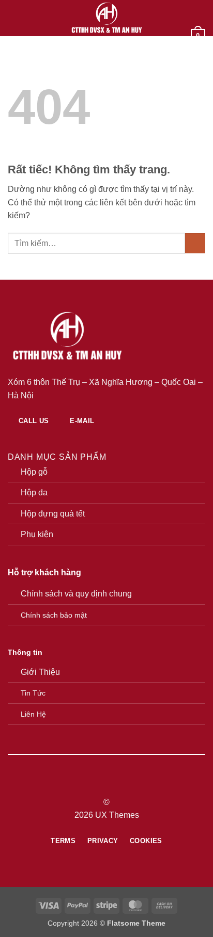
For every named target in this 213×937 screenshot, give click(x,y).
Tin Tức (33, 693)
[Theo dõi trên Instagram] (100, 783)
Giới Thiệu (40, 672)
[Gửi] (195, 243)
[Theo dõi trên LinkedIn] (125, 783)
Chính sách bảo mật (54, 615)
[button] (14, 17)
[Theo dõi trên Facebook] (87, 783)
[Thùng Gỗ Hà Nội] (107, 18)
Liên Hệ (33, 714)
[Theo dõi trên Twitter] (113, 783)
